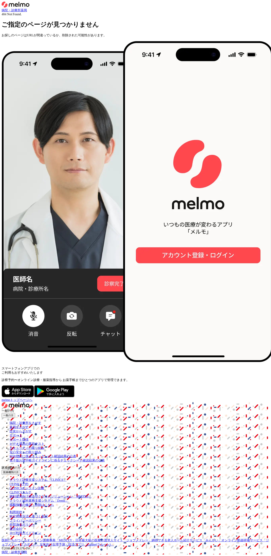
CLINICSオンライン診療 (27, 488)
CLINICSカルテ (21, 492)
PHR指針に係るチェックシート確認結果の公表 (43, 456)
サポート (16, 435)
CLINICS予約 (19, 484)
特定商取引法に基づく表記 (29, 516)
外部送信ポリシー (22, 524)
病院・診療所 (11, 10)
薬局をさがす (19, 427)
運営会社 (16, 528)
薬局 (24, 10)
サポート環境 (19, 439)
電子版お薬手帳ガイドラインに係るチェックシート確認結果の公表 (57, 460)
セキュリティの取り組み (27, 448)
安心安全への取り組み (25, 452)
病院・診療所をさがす (25, 423)
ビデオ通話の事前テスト (27, 443)
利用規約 (16, 512)
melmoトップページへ (17, 400)
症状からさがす (21, 431)
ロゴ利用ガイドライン (25, 533)
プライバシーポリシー (25, 520)
